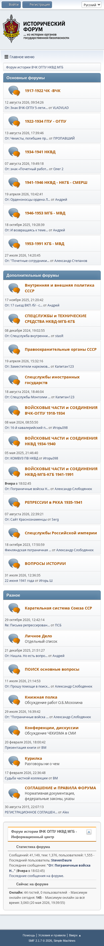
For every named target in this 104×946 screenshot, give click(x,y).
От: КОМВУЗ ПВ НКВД (21, 458)
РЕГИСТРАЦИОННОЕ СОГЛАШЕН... (31, 812)
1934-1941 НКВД (40, 151)
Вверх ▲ (75, 935)
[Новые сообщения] (14, 91)
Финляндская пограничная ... (28, 550)
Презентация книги (20, 747)
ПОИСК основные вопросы (52, 669)
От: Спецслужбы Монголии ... (27, 397)
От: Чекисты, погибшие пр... (26, 138)
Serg (55, 519)
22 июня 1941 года (19, 580)
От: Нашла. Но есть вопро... (26, 655)
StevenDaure (61, 860)
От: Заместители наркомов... (27, 366)
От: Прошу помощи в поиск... (27, 686)
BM (43, 747)
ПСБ (58, 625)
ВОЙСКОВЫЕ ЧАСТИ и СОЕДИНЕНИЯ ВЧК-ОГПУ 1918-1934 (61, 410)
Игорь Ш (46, 580)
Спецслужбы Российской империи (61, 532)
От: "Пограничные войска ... (27, 717)
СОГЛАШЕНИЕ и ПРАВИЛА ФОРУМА (60, 787)
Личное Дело (38, 635)
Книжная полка (41, 697)
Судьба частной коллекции (26, 778)
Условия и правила (52, 935)
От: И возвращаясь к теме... (26, 230)
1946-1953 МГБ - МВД (45, 213)
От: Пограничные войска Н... (27, 489)
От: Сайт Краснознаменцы (26, 519)
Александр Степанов (70, 260)
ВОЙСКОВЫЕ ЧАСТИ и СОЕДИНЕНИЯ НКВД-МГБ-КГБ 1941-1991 (61, 471)
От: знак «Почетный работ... (26, 169)
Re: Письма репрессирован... (27, 625)
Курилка (33, 758)
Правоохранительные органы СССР (61, 349)
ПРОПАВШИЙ (64, 138)
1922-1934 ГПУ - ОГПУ (45, 121)
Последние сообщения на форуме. (36, 876)
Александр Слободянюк (73, 489)
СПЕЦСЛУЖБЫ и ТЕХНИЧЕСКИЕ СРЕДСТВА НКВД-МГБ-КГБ (55, 318)
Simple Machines (64, 940)
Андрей (61, 199)
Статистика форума (32, 847)
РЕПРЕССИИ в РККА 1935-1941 (53, 502)
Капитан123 (64, 366)
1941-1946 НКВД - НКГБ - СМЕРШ (56, 182)
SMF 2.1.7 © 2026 (40, 940)
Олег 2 (58, 169)
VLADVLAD (61, 107)
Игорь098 (60, 427)
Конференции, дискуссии (52, 727)
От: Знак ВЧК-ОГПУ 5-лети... (26, 107)
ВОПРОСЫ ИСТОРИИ (45, 563)
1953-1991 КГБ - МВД (44, 243)
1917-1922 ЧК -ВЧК (43, 90)
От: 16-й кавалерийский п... (26, 427)
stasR (59, 336)
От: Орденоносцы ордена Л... (27, 199)
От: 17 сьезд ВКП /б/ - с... (23, 305)
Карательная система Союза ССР (58, 608)
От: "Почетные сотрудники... (27, 260)
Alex (65, 812)
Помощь (29, 935)
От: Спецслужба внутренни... (27, 336)
